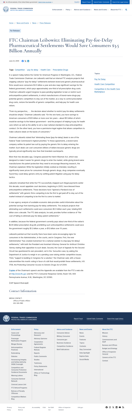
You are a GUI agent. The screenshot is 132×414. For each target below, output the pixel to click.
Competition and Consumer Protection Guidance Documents (19, 370)
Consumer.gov (62, 339)
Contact (105, 360)
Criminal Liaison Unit (18, 384)
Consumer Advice (63, 333)
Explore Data (84, 356)
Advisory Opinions (40, 338)
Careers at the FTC (109, 357)
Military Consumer (63, 336)
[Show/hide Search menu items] (126, 9)
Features (83, 339)
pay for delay (32, 70)
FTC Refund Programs (19, 388)
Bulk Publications (63, 349)
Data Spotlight (85, 353)
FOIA (44, 407)
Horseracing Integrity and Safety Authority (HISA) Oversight (18, 362)
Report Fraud (86, 2)
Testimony (38, 363)
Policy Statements (40, 366)
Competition (20, 70)
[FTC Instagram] (110, 408)
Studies (36, 359)
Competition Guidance (65, 346)
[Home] (18, 11)
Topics (82, 343)
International (38, 369)
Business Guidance (64, 343)
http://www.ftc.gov (19, 274)
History (104, 336)
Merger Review (16, 344)
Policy (36, 329)
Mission (105, 333)
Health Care (45, 70)
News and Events (23, 23)
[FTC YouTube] (120, 408)
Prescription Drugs (60, 70)
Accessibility (36, 407)
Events (82, 336)
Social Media (84, 359)
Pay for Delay (100, 79)
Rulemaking (15, 353)
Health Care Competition (104, 84)
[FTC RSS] (123, 408)
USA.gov (80, 407)
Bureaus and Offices (109, 345)
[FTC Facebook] (107, 408)
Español (77, 2)
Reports (37, 353)
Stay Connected (85, 349)
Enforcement (16, 329)
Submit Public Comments (101, 2)
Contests (83, 346)
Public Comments (40, 356)
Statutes (14, 356)
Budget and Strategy (109, 348)
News (34, 23)
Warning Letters (17, 375)
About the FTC (107, 329)
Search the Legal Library (120, 2)
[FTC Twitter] (113, 407)
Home (11, 23)
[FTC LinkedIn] (117, 408)
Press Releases (45, 23)
